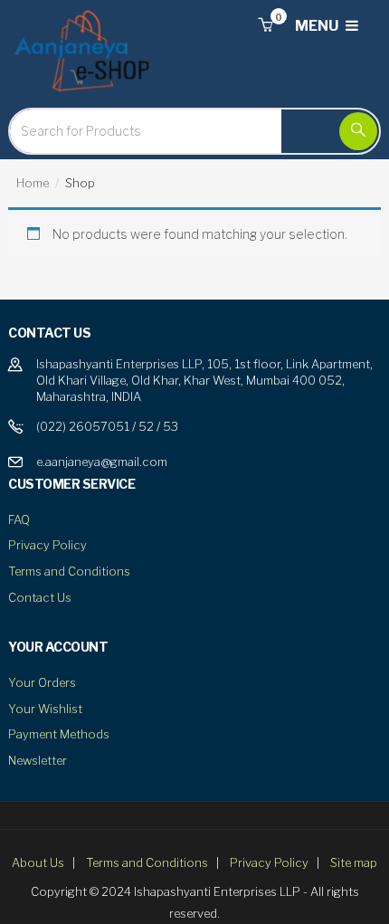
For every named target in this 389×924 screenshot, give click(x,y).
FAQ (19, 519)
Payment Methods (58, 734)
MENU (318, 25)
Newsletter (37, 760)
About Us (38, 862)
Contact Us (39, 597)
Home (32, 183)
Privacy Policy (47, 545)
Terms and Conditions (69, 571)
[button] (265, 25)
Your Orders (42, 682)
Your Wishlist (45, 708)
